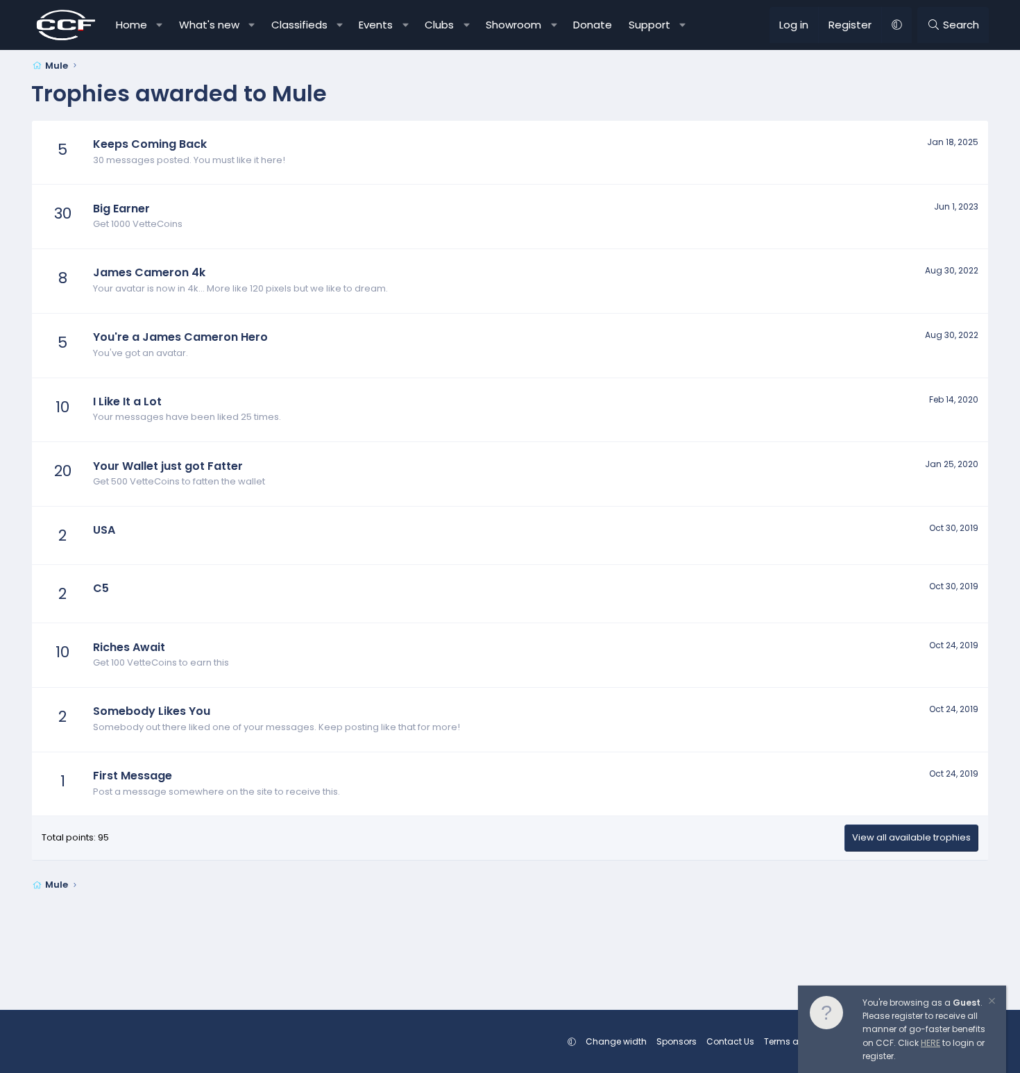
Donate (592, 24)
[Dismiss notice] (990, 1002)
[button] (160, 25)
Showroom (513, 24)
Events (376, 24)
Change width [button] (616, 1041)
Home (131, 24)
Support (649, 24)
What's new (209, 24)
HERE (930, 1043)
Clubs (439, 24)
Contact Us (730, 1041)
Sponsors (676, 1041)
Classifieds (299, 24)
